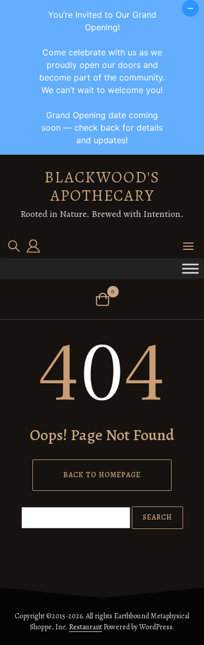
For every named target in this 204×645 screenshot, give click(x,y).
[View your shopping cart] (102, 299)
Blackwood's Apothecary (102, 186)
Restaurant (85, 627)
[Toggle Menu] (190, 268)
